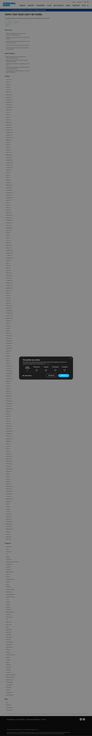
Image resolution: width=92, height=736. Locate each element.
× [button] (70, 358)
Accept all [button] (64, 375)
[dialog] (46, 368)
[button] (27, 375)
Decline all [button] (51, 375)
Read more (46, 363)
